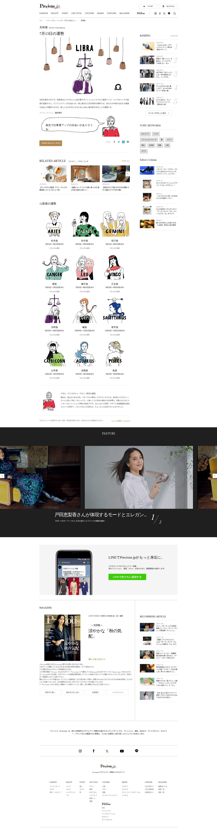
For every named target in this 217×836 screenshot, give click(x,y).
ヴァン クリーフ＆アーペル (131, 792)
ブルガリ (125, 786)
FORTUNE (148, 782)
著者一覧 (161, 792)
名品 (103, 808)
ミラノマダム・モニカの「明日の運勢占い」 (61, 20)
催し (81, 786)
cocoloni (126, 421)
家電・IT (92, 798)
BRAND (124, 782)
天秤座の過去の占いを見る (51, 143)
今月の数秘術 (149, 789)
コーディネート (55, 786)
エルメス (125, 789)
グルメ (82, 789)
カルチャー (105, 817)
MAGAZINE (162, 782)
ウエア (52, 789)
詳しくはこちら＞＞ (97, 659)
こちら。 (81, 664)
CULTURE (106, 782)
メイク (68, 786)
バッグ (156, 134)
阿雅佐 (119, 421)
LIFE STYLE (93, 782)
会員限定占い (149, 792)
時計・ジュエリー (56, 792)
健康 (90, 801)
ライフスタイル (107, 820)
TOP (40, 20)
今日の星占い (149, 786)
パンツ (169, 140)
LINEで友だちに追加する (127, 577)
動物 (90, 789)
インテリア (93, 795)
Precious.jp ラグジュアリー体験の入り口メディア (108, 772)
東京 (143, 145)
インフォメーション (108, 814)
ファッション (106, 811)
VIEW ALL (126, 161)
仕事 (103, 786)
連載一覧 (161, 789)
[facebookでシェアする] (114, 142)
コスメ (68, 789)
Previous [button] (41, 174)
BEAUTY (69, 782)
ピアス (144, 151)
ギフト (91, 786)
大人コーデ (145, 134)
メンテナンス (70, 792)
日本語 (151, 145)
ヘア (67, 795)
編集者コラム (162, 786)
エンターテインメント (109, 795)
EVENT (82, 782)
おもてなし (93, 792)
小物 (167, 145)
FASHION (53, 782)
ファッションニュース (149, 140)
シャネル (125, 795)
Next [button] (127, 174)
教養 (103, 792)
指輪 (159, 145)
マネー (104, 789)
